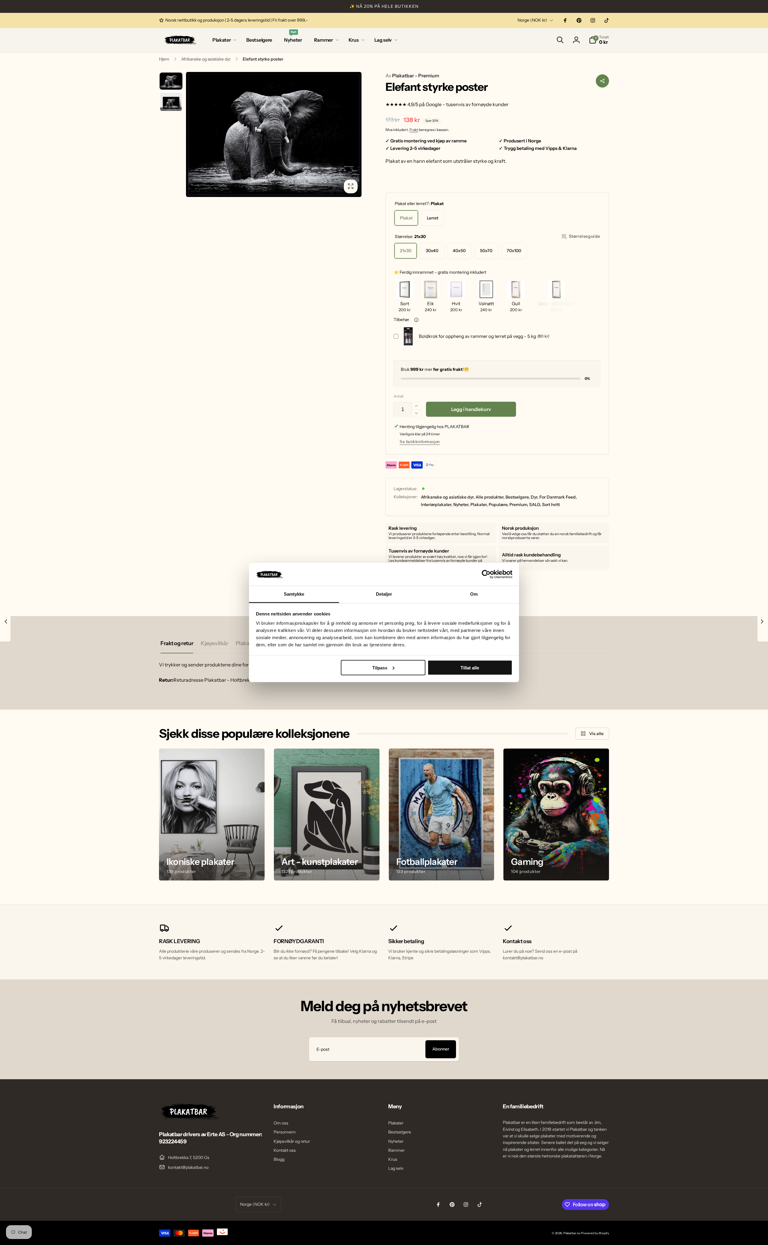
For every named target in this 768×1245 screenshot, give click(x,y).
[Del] (602, 81)
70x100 (514, 250)
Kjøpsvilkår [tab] (214, 643)
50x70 (486, 250)
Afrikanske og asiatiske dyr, (448, 497)
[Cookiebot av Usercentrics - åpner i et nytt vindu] (486, 574)
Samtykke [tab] (294, 594)
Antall (399, 396)
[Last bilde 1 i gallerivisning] (171, 81)
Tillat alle (469, 667)
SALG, (535, 504)
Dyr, (534, 497)
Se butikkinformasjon (420, 441)
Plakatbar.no (571, 1233)
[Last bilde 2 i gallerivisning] (171, 102)
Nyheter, (461, 504)
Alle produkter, (490, 497)
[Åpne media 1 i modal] (274, 134)
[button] (223, 40)
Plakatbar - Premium (412, 76)
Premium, (518, 504)
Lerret (432, 218)
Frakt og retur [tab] (176, 643)
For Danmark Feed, (558, 497)
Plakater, (479, 504)
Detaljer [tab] (384, 594)
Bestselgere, (518, 497)
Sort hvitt (551, 504)
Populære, (498, 504)
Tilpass (379, 667)
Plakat (406, 218)
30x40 (432, 250)
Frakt (414, 129)
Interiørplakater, (436, 504)
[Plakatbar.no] (189, 1118)
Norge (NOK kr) (532, 20)
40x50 (459, 250)
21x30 (405, 250)
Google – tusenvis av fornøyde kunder (467, 104)
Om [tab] (474, 594)
